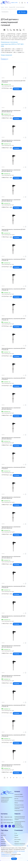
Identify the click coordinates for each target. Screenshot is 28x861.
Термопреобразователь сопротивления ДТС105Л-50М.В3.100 (11, 765)
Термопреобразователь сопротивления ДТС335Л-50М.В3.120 (11, 171)
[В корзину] (20, 89)
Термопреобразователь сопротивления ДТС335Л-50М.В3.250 (11, 498)
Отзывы (16, 835)
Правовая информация (20, 843)
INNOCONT (3, 845)
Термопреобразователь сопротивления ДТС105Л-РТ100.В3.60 (14, 81)
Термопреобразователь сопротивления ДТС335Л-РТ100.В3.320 (14, 230)
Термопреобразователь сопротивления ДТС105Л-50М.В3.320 (11, 676)
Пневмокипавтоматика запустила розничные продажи (20, 818)
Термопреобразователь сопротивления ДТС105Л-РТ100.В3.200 (14, 587)
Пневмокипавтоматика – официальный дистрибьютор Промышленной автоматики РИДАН (20, 824)
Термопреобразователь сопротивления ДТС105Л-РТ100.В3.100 (14, 706)
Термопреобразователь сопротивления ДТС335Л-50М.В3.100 (11, 111)
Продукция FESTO (19, 810)
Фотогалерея (17, 839)
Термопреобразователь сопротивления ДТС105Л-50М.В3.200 (11, 646)
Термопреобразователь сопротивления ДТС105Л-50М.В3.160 (11, 557)
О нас (16, 833)
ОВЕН (2, 833)
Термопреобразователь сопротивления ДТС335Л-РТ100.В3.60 (14, 379)
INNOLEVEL (3, 841)
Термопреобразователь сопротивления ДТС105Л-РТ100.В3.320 (14, 617)
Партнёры (17, 841)
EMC (2, 837)
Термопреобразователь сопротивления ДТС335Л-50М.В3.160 (11, 200)
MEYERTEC (3, 835)
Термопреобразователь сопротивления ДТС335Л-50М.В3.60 (11, 408)
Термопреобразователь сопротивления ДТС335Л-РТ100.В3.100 (14, 290)
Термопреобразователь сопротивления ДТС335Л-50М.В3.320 (11, 527)
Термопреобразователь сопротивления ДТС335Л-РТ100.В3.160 (14, 260)
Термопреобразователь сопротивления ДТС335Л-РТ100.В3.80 (14, 468)
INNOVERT (3, 843)
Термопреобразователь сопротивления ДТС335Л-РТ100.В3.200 (14, 349)
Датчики (16, 798)
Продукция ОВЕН (19, 794)
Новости (16, 837)
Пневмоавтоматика (19, 796)
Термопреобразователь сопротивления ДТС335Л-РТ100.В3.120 (14, 319)
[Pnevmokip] (6, 3)
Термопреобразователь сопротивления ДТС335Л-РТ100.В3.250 (14, 736)
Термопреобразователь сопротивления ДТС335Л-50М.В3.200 (11, 141)
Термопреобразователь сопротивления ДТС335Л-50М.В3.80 (11, 438)
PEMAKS (3, 839)
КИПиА (16, 802)
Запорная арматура (19, 800)
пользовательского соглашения (8, 856)
